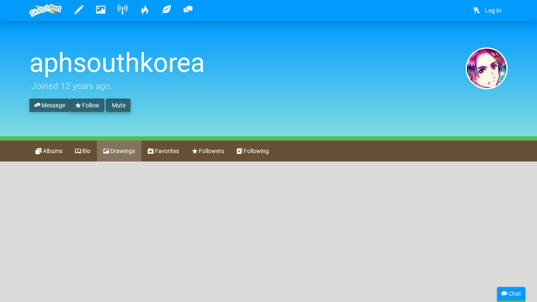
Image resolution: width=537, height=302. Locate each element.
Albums (52, 151)
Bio (86, 151)
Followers (211, 151)
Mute (118, 105)
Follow (90, 105)
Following (255, 151)
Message (52, 105)
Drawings (122, 151)
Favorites (166, 151)
